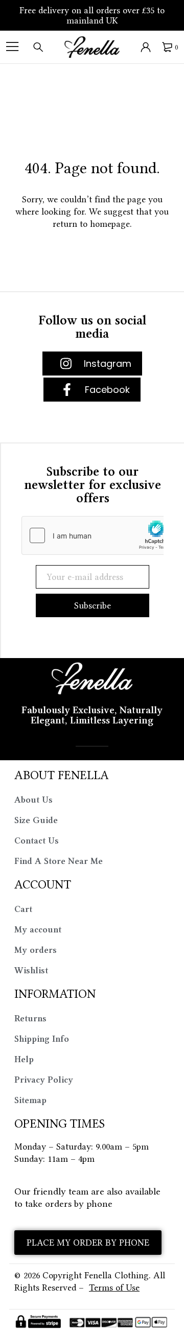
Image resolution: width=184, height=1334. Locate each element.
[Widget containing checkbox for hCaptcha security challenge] (98, 535)
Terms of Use (114, 1287)
